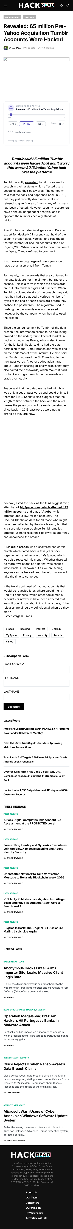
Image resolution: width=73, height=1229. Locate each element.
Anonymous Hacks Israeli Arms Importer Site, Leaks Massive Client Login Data (33, 972)
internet (40, 628)
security (42, 635)
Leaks (21, 962)
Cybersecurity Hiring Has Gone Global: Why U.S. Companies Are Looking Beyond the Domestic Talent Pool (34, 776)
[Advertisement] (36, 457)
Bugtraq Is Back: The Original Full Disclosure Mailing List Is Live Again (33, 929)
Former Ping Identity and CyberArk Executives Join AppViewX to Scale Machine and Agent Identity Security (35, 848)
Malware (30, 1010)
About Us (31, 1192)
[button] (5, 5)
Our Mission (33, 1207)
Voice (10, 131)
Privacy (27, 635)
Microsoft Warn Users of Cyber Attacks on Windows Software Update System (36, 1115)
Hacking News (12, 17)
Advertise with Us (36, 1217)
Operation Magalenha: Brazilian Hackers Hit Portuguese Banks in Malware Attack (31, 1020)
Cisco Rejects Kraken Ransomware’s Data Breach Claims (34, 1066)
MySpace (11, 635)
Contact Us (32, 1202)
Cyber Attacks (17, 1010)
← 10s (13, 123)
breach (10, 628)
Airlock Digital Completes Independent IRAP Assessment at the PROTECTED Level (33, 821)
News (6, 1010)
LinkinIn (56, 628)
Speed (54, 123)
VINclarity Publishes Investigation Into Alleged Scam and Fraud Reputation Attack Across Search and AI (35, 902)
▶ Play (26, 123)
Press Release (11, 814)
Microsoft (19, 1105)
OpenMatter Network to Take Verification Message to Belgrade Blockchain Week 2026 (34, 875)
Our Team (32, 1197)
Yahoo (9, 641)
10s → (41, 123)
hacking (25, 628)
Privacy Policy (34, 1212)
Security (29, 17)
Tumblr (58, 635)
